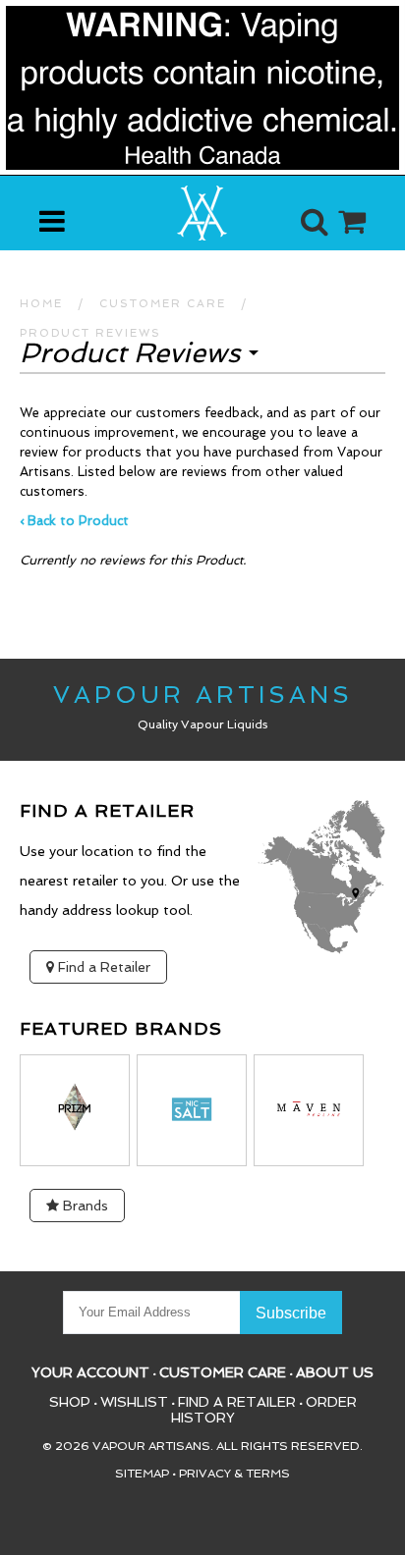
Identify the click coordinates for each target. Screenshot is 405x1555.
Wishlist (134, 1402)
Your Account (90, 1372)
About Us (335, 1372)
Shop (69, 1402)
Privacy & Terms (234, 1473)
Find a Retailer (102, 967)
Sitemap (142, 1473)
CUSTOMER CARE (162, 303)
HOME (41, 303)
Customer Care (222, 1372)
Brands (83, 1205)
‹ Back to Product (74, 520)
